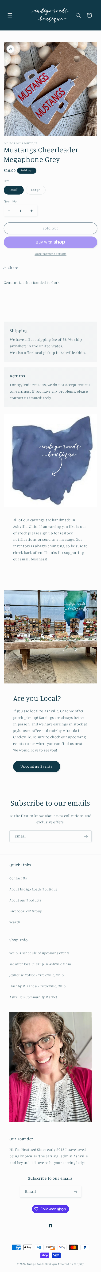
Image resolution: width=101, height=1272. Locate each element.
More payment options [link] (50, 253)
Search (14, 922)
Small (16, 191)
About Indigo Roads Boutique (33, 889)
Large (38, 191)
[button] (9, 15)
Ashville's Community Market (33, 997)
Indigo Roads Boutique (42, 1264)
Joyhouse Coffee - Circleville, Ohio (36, 975)
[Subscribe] (86, 836)
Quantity (10, 201)
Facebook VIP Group (25, 911)
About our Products (25, 900)
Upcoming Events (36, 766)
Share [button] (13, 268)
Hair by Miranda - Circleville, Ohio (37, 986)
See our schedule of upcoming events (39, 953)
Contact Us (18, 878)
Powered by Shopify (71, 1264)
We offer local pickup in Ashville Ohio (40, 964)
